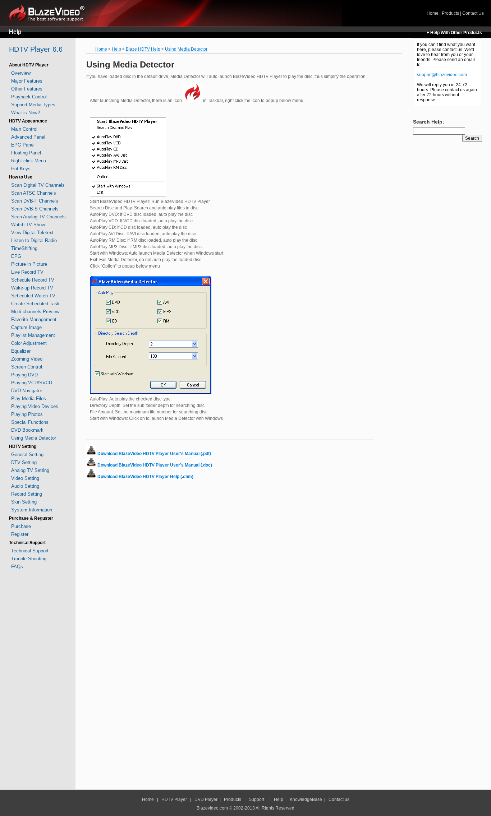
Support (256, 799)
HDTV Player (173, 799)
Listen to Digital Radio (34, 240)
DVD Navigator (26, 390)
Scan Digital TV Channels (38, 185)
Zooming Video (26, 359)
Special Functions (30, 422)
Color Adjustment (29, 343)
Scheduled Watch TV (33, 295)
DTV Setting (24, 462)
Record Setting (26, 494)
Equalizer (21, 351)
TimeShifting (24, 248)
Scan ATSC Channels (33, 193)
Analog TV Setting (30, 470)
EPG (16, 256)
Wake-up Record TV (32, 288)
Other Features (26, 89)
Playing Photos (27, 414)
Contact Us (473, 13)
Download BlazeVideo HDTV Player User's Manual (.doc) (154, 465)
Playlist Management (33, 335)
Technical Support (30, 550)
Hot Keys (21, 168)
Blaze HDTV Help (143, 49)
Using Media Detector (33, 438)
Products (450, 13)
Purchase (21, 526)
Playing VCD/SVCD (31, 382)
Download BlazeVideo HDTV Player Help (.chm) (145, 476)
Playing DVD (24, 374)
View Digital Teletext (32, 232)
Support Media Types (33, 104)
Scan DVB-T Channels (34, 201)
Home (49, 13)
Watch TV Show (28, 224)
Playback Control (29, 96)
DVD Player (205, 799)
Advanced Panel (28, 137)
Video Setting (25, 478)
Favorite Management (33, 319)
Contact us (339, 799)
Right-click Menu (28, 160)
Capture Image (26, 327)
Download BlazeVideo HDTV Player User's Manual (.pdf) (154, 453)
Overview (21, 73)
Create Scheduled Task (35, 303)
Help (15, 32)
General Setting (27, 454)
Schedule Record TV (32, 280)
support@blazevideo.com (442, 74)
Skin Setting (24, 502)
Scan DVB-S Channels (35, 209)
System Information (31, 510)
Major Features (26, 81)
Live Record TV (27, 272)
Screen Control (26, 367)
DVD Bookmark (27, 430)
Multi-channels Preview (35, 311)
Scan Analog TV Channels (38, 216)
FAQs (17, 566)
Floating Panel (26, 153)
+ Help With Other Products (454, 32)
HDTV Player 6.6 (36, 49)
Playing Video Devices (34, 406)
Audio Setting (25, 486)
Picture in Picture (29, 264)
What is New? (25, 112)
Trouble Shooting (28, 558)
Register (19, 534)
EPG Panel (23, 145)
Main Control (24, 129)
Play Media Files (28, 398)
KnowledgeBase (306, 799)
